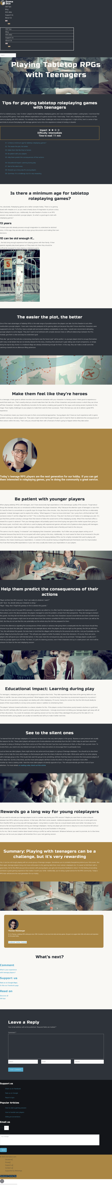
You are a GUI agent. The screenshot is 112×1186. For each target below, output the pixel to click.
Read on (6, 991)
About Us (8, 18)
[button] (2, 1181)
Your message (5, 1133)
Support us (8, 978)
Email (2, 1128)
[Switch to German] (9, 23)
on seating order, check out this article (32, 765)
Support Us (9, 15)
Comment (7, 965)
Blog (6, 9)
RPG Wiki (8, 12)
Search (2, 52)
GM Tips (8, 6)
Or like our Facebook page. (9, 985)
